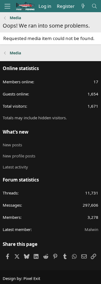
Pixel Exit (31, 278)
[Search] (94, 6)
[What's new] (83, 6)
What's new (16, 132)
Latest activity (15, 167)
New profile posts (19, 155)
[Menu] (7, 6)
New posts (12, 144)
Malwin (91, 229)
